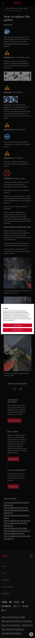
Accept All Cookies (17, 330)
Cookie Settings (17, 325)
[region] (17, 319)
